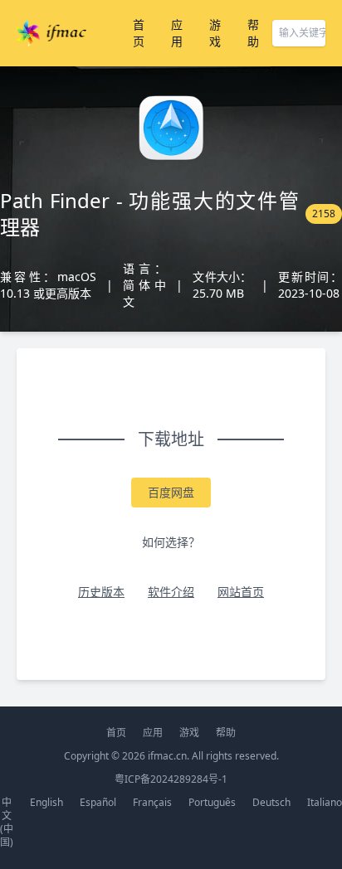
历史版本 (101, 592)
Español (98, 802)
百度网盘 (171, 492)
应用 (177, 33)
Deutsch (271, 802)
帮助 (253, 33)
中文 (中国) (6, 822)
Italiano (324, 802)
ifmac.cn (167, 756)
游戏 (215, 33)
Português (212, 802)
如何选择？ (171, 542)
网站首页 (240, 592)
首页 (138, 33)
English (46, 802)
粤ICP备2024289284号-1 (171, 779)
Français (152, 802)
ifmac (51, 33)
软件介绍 (171, 592)
